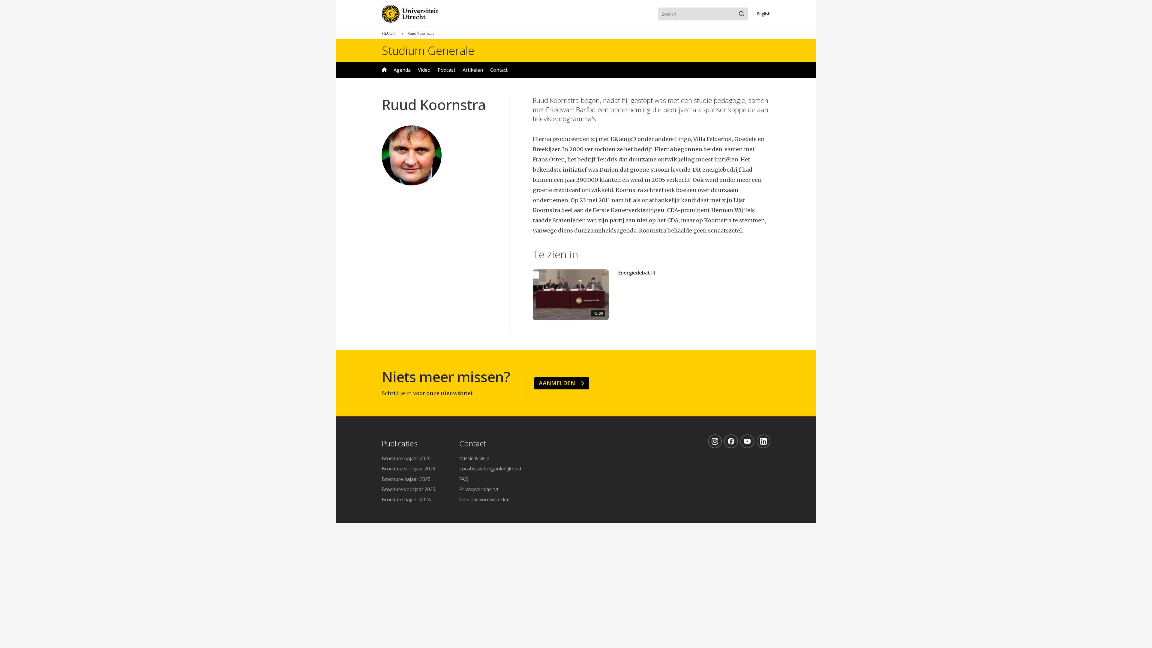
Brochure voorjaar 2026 (408, 468)
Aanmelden (557, 383)
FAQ (463, 479)
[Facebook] (731, 441)
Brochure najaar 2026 (406, 458)
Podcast (446, 70)
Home (384, 70)
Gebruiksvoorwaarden (484, 499)
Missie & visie (474, 458)
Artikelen (473, 70)
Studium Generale (428, 50)
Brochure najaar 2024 (406, 499)
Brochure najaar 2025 (406, 479)
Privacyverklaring (478, 489)
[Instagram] (715, 441)
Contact (499, 70)
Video (424, 70)
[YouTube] (747, 441)
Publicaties (400, 443)
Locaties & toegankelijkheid (490, 468)
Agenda (402, 70)
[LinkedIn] (763, 441)
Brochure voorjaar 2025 (408, 489)
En (763, 13)
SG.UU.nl (389, 33)
